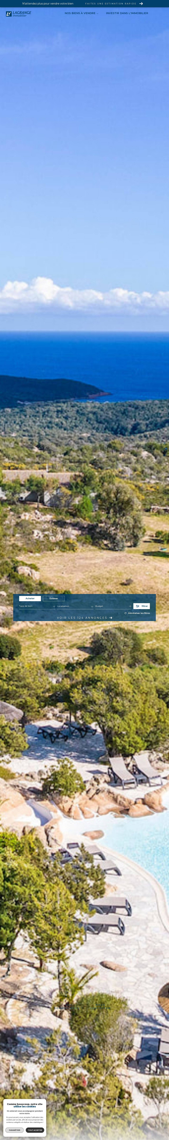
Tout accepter (35, 1130)
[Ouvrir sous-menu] (97, 13)
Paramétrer (14, 1130)
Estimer (54, 598)
